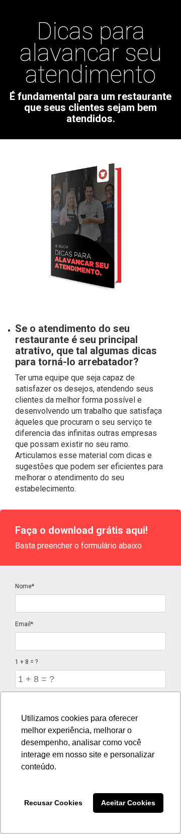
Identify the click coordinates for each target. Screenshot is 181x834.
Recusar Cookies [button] (53, 803)
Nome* (24, 586)
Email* (24, 624)
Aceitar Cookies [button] (128, 803)
